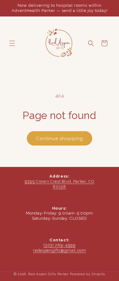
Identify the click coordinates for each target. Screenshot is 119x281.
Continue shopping (59, 138)
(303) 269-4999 (59, 245)
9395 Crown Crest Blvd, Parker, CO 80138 (60, 184)
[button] (12, 43)
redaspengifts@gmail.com (59, 250)
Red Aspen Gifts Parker (48, 274)
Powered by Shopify (88, 274)
